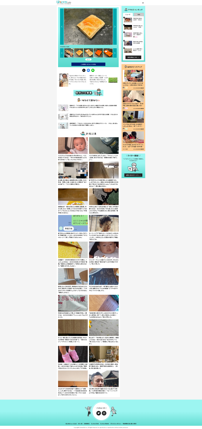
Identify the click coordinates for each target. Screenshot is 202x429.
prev (62, 26)
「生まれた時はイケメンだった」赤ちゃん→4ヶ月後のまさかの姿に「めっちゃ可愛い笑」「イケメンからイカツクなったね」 (77, 80)
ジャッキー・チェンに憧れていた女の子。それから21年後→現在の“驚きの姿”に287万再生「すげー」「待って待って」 (103, 262)
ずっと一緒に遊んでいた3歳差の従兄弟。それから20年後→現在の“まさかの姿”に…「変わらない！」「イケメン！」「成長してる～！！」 (72, 340)
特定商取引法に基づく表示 (129, 423)
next (115, 26)
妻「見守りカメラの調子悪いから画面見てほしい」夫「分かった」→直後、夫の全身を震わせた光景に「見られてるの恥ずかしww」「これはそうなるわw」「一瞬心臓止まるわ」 (103, 183)
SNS (139, 14)
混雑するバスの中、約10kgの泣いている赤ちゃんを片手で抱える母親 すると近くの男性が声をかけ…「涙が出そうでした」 (94, 115)
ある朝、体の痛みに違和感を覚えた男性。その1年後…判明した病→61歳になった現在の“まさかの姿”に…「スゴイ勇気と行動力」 (72, 182)
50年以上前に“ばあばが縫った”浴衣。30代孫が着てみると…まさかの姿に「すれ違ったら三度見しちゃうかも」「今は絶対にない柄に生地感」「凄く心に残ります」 (103, 210)
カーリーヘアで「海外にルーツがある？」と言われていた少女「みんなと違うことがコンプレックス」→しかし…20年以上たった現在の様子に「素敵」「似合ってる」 (104, 236)
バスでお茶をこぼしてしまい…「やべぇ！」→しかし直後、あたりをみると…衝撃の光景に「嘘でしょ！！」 (103, 158)
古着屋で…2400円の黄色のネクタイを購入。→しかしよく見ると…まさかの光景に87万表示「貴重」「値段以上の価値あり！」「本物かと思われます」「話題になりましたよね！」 (72, 263)
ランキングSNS (95, 423)
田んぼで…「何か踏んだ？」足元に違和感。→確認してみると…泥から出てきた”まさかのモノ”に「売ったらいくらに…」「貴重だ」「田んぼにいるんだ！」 (104, 341)
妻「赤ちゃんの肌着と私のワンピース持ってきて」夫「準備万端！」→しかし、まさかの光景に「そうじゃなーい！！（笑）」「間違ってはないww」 (72, 235)
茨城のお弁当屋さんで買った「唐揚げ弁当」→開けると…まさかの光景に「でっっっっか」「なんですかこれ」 (73, 315)
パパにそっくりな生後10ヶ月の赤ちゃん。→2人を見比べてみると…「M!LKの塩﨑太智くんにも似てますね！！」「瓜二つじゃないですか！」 (72, 158)
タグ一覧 (80, 423)
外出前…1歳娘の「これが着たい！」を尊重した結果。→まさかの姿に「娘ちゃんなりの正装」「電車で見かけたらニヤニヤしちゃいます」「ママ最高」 (72, 366)
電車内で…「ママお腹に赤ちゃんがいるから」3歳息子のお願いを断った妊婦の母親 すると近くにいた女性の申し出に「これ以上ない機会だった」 (94, 106)
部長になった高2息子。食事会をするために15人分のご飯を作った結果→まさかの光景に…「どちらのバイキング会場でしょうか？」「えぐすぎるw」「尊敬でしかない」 (72, 289)
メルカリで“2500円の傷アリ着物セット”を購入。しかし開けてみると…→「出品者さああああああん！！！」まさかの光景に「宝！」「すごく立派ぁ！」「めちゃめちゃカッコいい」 (72, 392)
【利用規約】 (87, 423)
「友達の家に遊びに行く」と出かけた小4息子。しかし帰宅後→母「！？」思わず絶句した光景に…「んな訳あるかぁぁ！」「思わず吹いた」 (103, 315)
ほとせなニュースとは (71, 423)
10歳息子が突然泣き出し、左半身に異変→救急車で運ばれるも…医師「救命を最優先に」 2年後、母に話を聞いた (103, 366)
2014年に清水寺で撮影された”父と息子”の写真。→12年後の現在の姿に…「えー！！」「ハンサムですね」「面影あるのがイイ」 (103, 391)
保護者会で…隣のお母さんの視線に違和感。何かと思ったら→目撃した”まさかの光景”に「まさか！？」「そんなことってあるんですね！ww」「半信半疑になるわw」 (72, 210)
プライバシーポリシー (115, 423)
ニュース (127, 14)
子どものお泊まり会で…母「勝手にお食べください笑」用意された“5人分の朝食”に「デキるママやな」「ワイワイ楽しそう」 (103, 288)
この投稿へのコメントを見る (88, 64)
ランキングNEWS (104, 423)
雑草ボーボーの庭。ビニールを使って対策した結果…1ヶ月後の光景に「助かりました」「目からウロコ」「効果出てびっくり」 (99, 80)
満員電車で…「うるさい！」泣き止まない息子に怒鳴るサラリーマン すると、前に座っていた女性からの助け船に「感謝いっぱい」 (94, 124)
